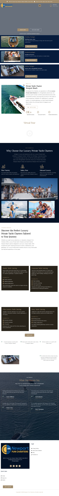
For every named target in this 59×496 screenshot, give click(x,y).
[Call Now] (51, 5)
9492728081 (55, 6)
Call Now (55, 4)
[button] (40, 5)
